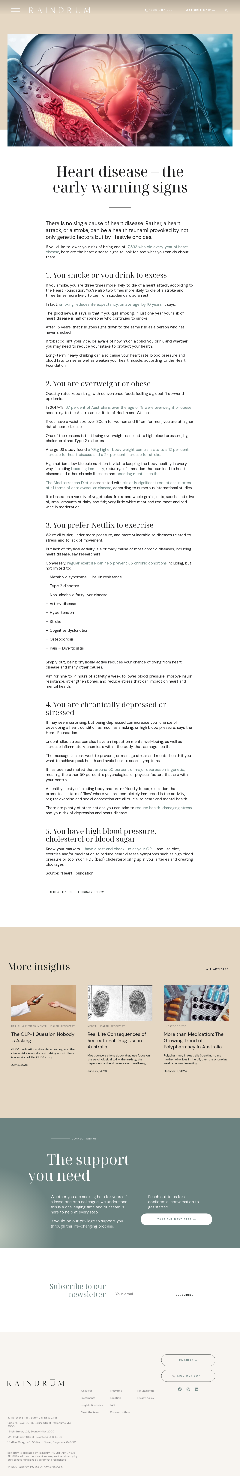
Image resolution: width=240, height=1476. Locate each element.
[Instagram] (188, 1389)
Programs (116, 1390)
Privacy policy (145, 1398)
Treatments (88, 1398)
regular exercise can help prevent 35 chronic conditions (117, 563)
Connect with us (120, 1412)
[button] (226, 10)
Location (115, 1398)
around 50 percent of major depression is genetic (139, 769)
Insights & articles (92, 1405)
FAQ (112, 1405)
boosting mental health (136, 473)
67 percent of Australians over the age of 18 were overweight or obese (128, 407)
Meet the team (90, 1412)
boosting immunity (87, 468)
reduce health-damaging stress (163, 807)
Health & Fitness (59, 892)
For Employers (145, 1390)
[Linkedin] (196, 1389)
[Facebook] (180, 1389)
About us (86, 1390)
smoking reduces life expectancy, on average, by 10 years (110, 304)
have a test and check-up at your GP (118, 849)
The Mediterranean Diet (67, 482)
